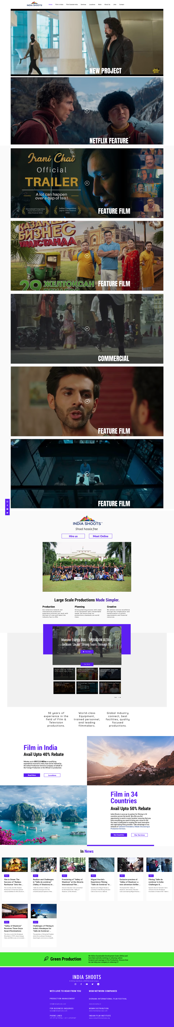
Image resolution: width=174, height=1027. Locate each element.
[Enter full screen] (161, 74)
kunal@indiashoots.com (58, 1011)
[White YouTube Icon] (7, 509)
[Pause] (13, 74)
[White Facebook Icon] (7, 505)
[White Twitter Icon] (7, 513)
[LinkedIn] (98, 984)
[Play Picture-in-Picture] (158, 74)
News (6, 876)
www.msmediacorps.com (98, 1011)
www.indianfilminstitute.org (99, 1018)
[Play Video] (64, 673)
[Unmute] (16, 74)
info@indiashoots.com (58, 1004)
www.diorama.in (95, 1004)
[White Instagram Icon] (7, 502)
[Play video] (87, 111)
